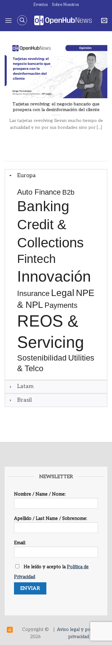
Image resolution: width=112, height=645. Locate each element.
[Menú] (8, 20)
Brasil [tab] (24, 400)
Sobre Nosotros (65, 4)
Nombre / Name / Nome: (40, 494)
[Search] (22, 20)
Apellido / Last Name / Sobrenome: (50, 518)
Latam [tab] (25, 386)
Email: (20, 543)
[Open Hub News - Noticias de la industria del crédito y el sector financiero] (63, 20)
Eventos (40, 4)
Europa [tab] (26, 175)
